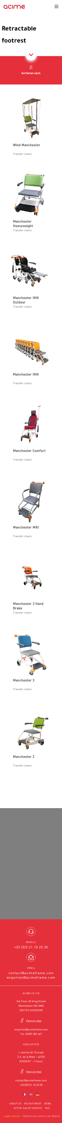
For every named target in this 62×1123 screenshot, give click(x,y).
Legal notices (12, 1116)
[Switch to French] (24, 1094)
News (47, 1103)
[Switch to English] (31, 1094)
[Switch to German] (37, 1094)
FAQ (47, 1107)
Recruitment (33, 1103)
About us (15, 1103)
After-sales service (28, 1107)
